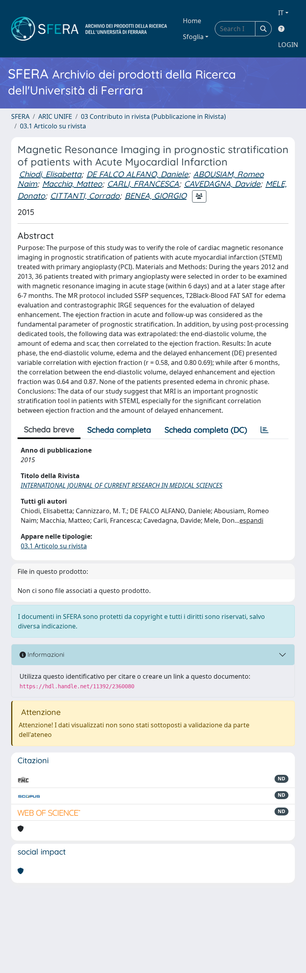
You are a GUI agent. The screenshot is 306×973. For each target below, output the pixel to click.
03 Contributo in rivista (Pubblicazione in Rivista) (153, 116)
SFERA (20, 116)
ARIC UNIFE (55, 116)
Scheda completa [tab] (119, 430)
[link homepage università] (89, 28)
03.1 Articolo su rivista (53, 126)
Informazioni (45, 654)
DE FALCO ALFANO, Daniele (137, 174)
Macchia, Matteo (72, 184)
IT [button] (281, 12)
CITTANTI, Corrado (85, 196)
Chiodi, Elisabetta (50, 174)
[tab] (264, 430)
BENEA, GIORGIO (155, 196)
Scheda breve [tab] (49, 429)
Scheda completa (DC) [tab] (206, 430)
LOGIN (288, 44)
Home (192, 20)
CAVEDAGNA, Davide (222, 184)
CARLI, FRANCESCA (143, 184)
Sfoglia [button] (193, 36)
